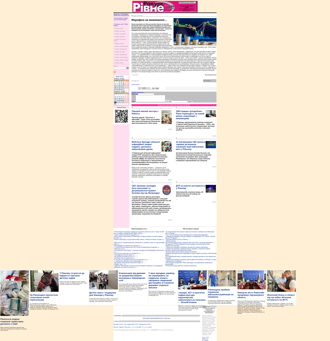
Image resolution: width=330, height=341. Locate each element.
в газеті (149, 327)
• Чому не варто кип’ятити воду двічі (125, 235)
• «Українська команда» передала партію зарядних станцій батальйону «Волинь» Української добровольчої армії (187, 249)
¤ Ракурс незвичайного (121, 57)
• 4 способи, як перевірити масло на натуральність (130, 259)
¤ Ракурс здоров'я (119, 36)
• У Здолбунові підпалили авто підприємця (127, 261)
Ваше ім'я (135, 94)
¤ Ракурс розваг (119, 62)
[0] (142, 233)
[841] (134, 255)
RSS (137, 324)
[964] (118, 244)
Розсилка (127, 327)
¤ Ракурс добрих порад (121, 60)
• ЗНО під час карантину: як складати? (126, 253)
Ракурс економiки (137, 15)
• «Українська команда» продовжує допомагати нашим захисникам (186, 247)
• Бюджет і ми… (118, 264)
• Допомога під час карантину (123, 258)
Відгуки (121, 327)
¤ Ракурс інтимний (119, 52)
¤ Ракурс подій (118, 28)
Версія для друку (207, 80)
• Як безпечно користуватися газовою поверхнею (180, 265)
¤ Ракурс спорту (119, 43)
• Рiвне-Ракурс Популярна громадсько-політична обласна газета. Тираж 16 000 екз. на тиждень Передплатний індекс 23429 (139, 232)
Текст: (133, 101)
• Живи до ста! (118, 248)
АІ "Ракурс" (205, 340)
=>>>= (170, 129)
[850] (134, 256)
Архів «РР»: (120, 76)
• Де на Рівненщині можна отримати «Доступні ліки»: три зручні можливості (189, 242)
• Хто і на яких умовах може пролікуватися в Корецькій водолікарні (186, 235)
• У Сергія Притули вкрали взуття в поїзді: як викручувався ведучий (135, 247)
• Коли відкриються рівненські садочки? (126, 245)
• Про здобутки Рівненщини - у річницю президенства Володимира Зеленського (139, 250)
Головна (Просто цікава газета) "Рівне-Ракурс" (121, 18)
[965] (120, 238)
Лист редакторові (129, 324)
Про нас (116, 327)
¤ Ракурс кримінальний (121, 46)
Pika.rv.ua (205, 338)
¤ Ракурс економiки (120, 34)
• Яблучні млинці (170, 241)
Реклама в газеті (118, 324)
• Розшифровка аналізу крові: (123, 255)
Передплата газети (144, 324)
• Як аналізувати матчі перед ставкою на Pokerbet (181, 252)
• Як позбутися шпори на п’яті (123, 256)
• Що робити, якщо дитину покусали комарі (127, 262)
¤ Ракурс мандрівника (120, 54)
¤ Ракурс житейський (120, 49)
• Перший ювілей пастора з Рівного (176, 239)
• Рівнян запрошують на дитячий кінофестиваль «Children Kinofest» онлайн (138, 239)
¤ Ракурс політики (119, 31)
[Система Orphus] (148, 89)
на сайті (139, 327)
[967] (134, 258)
